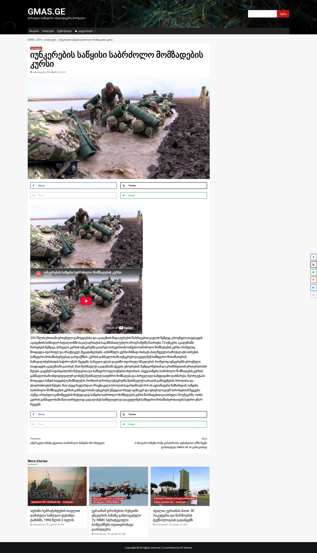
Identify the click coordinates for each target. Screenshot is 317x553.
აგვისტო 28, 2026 (56, 525)
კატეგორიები (85, 31)
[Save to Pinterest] (313, 279)
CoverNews (169, 547)
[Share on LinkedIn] (313, 287)
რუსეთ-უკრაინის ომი (102, 498)
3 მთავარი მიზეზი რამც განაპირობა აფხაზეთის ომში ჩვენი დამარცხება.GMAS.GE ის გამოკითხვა (171, 443)
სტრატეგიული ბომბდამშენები (106, 502)
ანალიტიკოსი (39, 72)
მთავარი (34, 31)
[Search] (287, 38)
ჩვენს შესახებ (64, 31)
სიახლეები (48, 31)
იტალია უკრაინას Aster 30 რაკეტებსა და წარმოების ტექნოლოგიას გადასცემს (173, 515)
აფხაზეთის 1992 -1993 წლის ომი (45, 502)
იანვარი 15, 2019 (58, 72)
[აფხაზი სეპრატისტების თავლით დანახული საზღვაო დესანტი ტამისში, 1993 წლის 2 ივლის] (57, 486)
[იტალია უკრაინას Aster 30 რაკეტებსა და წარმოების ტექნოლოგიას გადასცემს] (180, 486)
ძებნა (283, 13)
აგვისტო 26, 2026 (179, 525)
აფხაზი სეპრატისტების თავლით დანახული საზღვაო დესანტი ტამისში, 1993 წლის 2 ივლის (55, 515)
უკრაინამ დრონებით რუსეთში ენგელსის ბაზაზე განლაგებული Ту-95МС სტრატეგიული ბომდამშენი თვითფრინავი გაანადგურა (116, 520)
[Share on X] (313, 264)
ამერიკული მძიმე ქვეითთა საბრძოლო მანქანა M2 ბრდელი (67, 441)
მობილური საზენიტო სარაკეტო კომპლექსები (174, 498)
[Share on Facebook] (313, 257)
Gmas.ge (46, 12)
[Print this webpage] (313, 295)
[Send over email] (313, 272)
